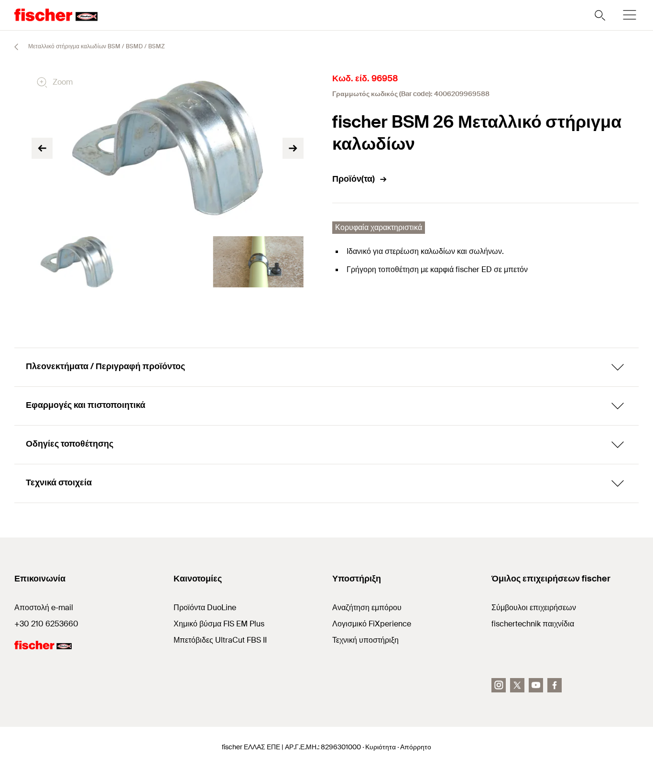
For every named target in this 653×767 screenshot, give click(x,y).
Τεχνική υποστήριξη (365, 640)
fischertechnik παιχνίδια (532, 624)
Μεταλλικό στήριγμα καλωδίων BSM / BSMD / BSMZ (96, 46)
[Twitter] (517, 685)
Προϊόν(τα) (353, 179)
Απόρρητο (415, 747)
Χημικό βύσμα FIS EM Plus (219, 624)
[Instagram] (498, 685)
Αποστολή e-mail (43, 608)
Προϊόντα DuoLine (205, 608)
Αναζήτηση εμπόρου (367, 608)
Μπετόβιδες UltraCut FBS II (220, 640)
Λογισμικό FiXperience (371, 624)
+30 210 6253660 (46, 624)
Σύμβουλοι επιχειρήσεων (533, 608)
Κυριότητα (380, 747)
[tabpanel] (77, 261)
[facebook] (554, 685)
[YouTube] (536, 685)
